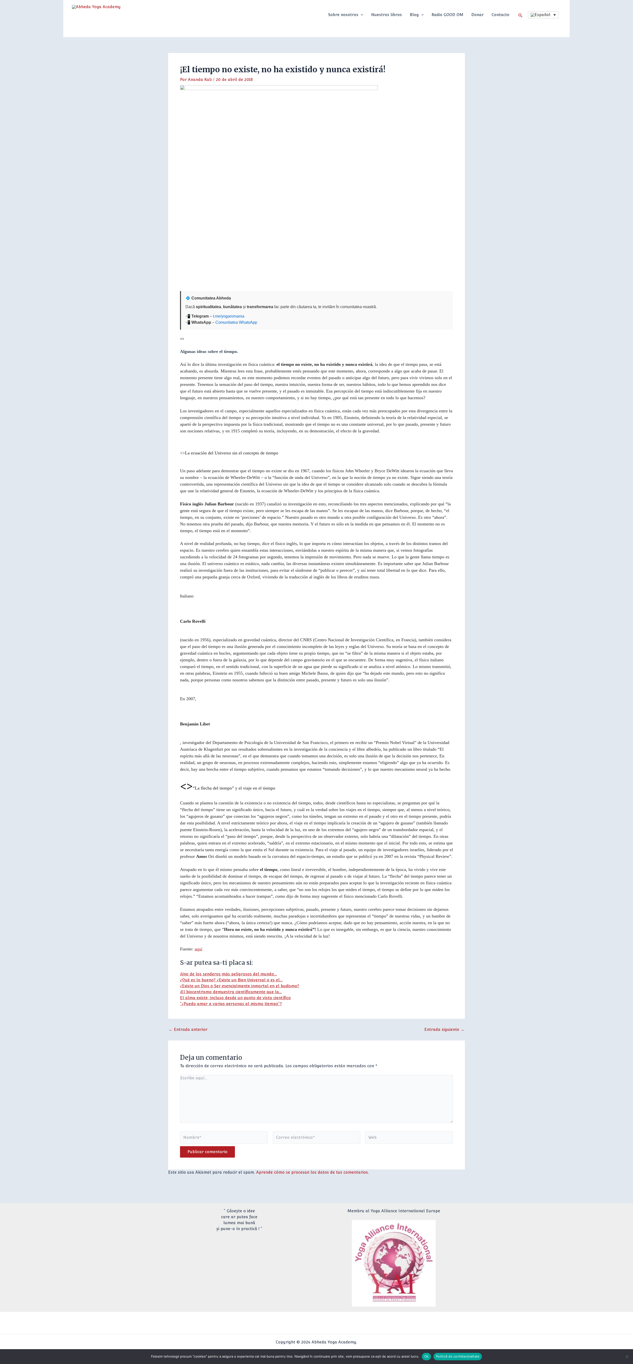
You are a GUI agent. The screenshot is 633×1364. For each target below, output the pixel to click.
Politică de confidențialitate (457, 1356)
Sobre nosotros (343, 14)
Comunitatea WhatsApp (236, 322)
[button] (360, 15)
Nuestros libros (386, 14)
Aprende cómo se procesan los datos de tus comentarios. (312, 1172)
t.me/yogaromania (228, 316)
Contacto (500, 14)
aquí (198, 948)
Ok (426, 1356)
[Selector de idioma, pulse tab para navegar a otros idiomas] (543, 15)
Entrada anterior (188, 1030)
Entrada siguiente (444, 1030)
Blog (414, 14)
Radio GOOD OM (447, 14)
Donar (477, 14)
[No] (626, 1356)
